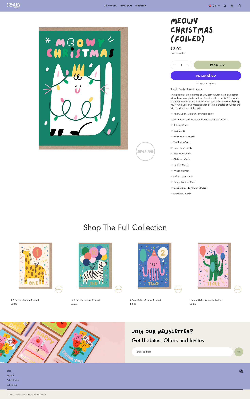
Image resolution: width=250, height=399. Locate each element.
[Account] (232, 6)
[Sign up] (238, 351)
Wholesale (12, 384)
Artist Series (13, 380)
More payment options (205, 83)
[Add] (59, 289)
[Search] (225, 6)
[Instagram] (241, 371)
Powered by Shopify (37, 394)
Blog (9, 370)
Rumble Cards (21, 394)
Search (10, 375)
